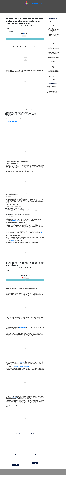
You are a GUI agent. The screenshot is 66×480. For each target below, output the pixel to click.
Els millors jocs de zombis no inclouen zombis (20, 408)
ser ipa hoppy (49, 87)
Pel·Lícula (25, 33)
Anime (35, 453)
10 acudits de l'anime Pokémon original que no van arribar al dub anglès (53, 65)
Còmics (53, 49)
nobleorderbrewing (36, 3)
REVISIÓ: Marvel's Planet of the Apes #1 (53, 77)
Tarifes (27, 6)
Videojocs (45, 6)
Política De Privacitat (38, 472)
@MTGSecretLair (15, 220)
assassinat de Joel (14, 397)
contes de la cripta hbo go (51, 86)
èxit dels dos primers (39, 324)
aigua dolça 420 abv (50, 90)
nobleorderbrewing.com (30, 472)
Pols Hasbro (42, 232)
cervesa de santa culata (12, 121)
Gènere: (7, 31)
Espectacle (25, 38)
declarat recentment (22, 327)
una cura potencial (21, 362)
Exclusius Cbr (53, 61)
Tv (40, 6)
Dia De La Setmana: (7, 28)
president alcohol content (12, 330)
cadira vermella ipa (50, 88)
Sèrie (29, 33)
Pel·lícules (53, 38)
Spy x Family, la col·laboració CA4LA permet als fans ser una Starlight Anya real (53, 29)
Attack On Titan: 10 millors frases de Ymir (53, 41)
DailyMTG (13, 240)
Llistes (53, 25)
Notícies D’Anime (34, 6)
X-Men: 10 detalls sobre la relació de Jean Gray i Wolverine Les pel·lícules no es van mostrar (53, 23)
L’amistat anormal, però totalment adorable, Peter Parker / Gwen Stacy (53, 58)
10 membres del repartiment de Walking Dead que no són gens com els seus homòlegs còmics (53, 47)
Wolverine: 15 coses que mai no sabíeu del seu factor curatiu (53, 53)
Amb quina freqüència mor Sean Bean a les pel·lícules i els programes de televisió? (53, 35)
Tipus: (22, 33)
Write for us (21, 6)
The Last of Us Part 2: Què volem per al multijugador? (21, 366)
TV (15, 453)
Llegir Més (15, 464)
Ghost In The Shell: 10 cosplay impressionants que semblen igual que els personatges (53, 71)
